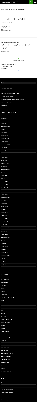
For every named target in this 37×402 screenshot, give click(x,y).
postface (3, 334)
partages (3, 328)
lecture (3, 313)
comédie (3, 288)
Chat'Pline (3, 285)
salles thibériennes (6, 356)
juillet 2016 (4, 231)
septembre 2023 (5, 126)
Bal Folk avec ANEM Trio (15, 46)
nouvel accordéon (5, 322)
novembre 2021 (5, 154)
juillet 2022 (4, 148)
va (1, 365)
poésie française (5, 331)
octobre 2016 (4, 225)
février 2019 (4, 181)
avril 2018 (3, 200)
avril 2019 (3, 178)
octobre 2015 (4, 234)
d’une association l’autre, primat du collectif (12, 99)
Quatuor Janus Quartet (7, 96)
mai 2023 (3, 129)
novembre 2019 (5, 163)
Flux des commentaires (7, 389)
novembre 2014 (5, 252)
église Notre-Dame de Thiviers (9, 297)
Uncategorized (5, 362)
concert (3, 291)
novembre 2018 (5, 191)
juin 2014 (3, 262)
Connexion (4, 383)
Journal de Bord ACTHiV (9, 2)
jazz (2, 310)
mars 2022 (4, 151)
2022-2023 (4, 105)
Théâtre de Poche (5, 359)
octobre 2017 (4, 215)
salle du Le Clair (5, 347)
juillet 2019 (4, 175)
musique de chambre (6, 319)
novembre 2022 (5, 138)
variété (3, 368)
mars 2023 (4, 132)
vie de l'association (6, 371)
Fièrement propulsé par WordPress (9, 400)
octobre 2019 (4, 166)
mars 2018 (4, 203)
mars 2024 (4, 123)
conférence (4, 294)
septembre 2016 (5, 228)
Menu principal (35, 2)
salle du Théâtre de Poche (7, 353)
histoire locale (4, 307)
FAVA (2, 301)
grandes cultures (5, 304)
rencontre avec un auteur (7, 344)
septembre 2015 (5, 237)
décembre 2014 (5, 249)
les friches (3, 316)
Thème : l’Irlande (13, 19)
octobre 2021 (4, 157)
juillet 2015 (4, 243)
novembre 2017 (5, 212)
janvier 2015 (4, 246)
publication (4, 341)
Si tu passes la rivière (6, 102)
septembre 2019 (5, 169)
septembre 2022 (5, 144)
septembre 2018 (5, 197)
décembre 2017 (5, 209)
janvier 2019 (4, 185)
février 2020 (4, 160)
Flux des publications (6, 386)
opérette (3, 325)
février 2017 (4, 218)
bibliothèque (4, 282)
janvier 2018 (4, 206)
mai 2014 (3, 265)
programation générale (7, 337)
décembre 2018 (5, 188)
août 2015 (3, 240)
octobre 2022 (4, 141)
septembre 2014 (5, 255)
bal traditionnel (6, 16)
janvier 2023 (4, 135)
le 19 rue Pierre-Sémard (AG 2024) (10, 93)
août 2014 (3, 258)
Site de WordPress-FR (7, 392)
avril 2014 (3, 268)
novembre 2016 (5, 221)
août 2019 (3, 172)
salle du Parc (15, 16)
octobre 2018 (4, 194)
